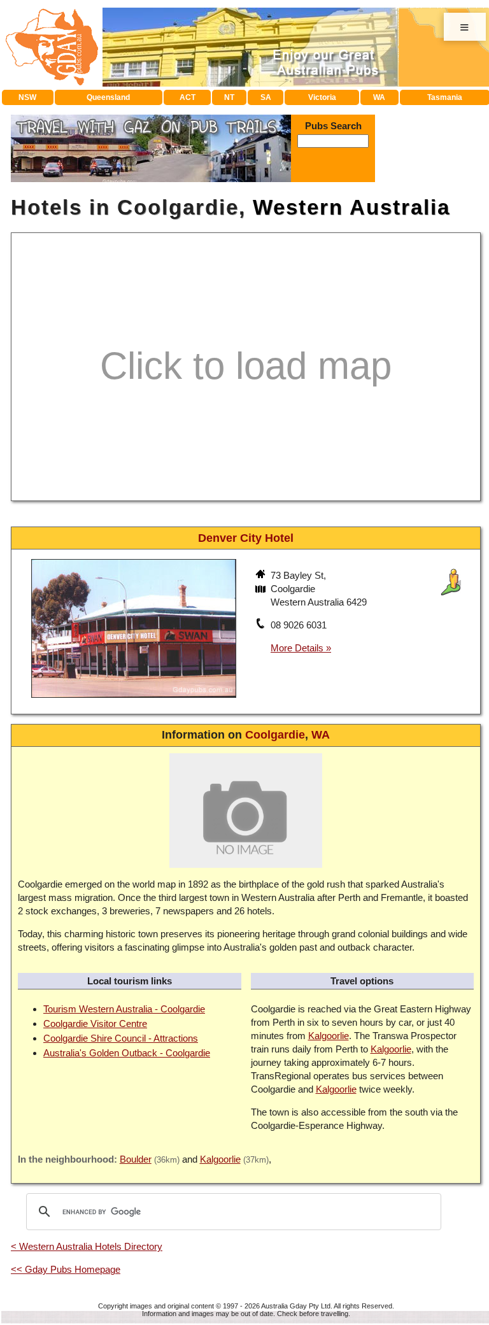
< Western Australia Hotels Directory (86, 1246)
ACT (187, 97)
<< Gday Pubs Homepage (65, 1269)
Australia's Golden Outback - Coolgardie (126, 1052)
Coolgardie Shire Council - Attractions (120, 1038)
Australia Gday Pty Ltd (295, 1306)
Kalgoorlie (328, 1035)
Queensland (108, 97)
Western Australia (351, 207)
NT (229, 97)
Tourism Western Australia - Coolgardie (124, 1008)
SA (265, 97)
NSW (27, 97)
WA (379, 97)
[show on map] (261, 590)
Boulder (136, 1159)
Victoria (322, 97)
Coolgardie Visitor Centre (95, 1023)
